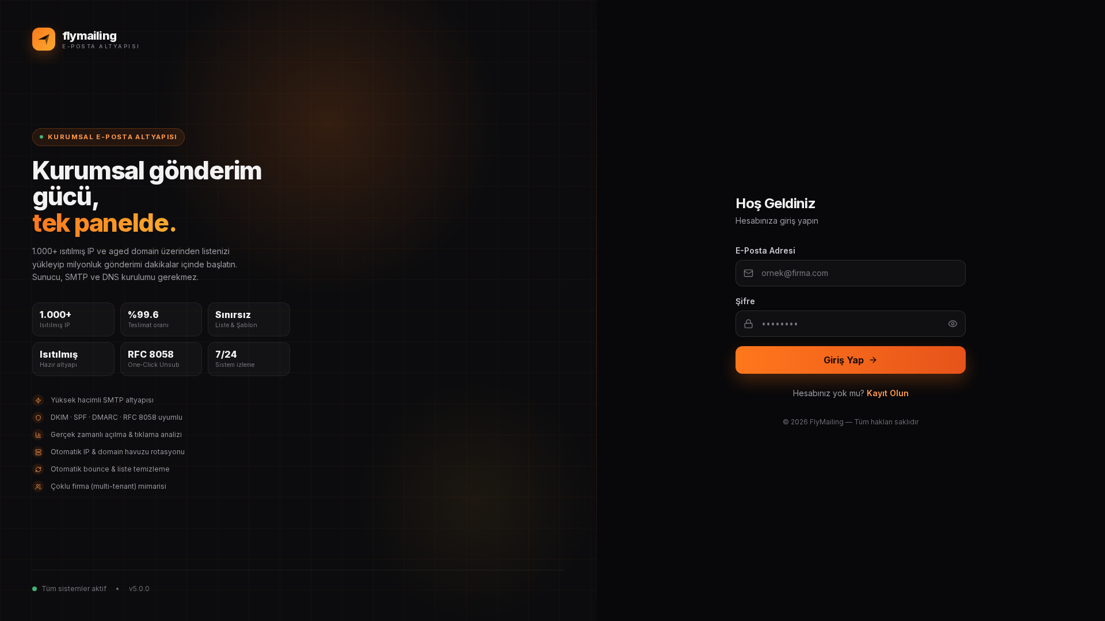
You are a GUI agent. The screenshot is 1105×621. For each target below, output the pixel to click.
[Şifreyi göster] (953, 324)
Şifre (745, 301)
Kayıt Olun (888, 393)
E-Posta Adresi (765, 250)
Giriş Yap (844, 360)
